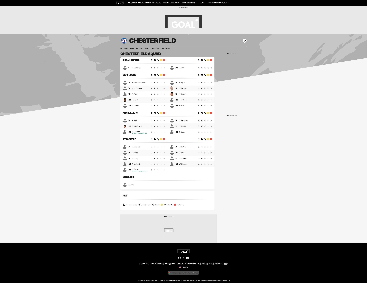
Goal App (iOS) (207, 264)
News (132, 48)
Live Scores (132, 3)
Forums (166, 3)
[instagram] (187, 258)
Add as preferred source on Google (184, 273)
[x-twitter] (183, 258)
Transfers (156, 3)
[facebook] (179, 258)
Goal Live (218, 264)
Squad (147, 48)
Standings (155, 48)
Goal (148, 280)
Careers (180, 264)
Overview (124, 48)
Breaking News (144, 3)
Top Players (165, 48)
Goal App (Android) (192, 264)
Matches (139, 48)
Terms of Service (156, 264)
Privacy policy (170, 264)
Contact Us (143, 264)
